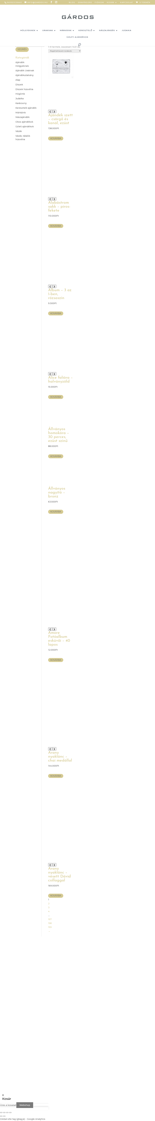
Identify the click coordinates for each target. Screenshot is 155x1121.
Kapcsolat (126, 2)
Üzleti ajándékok (77, 37)
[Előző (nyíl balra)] (1, 1116)
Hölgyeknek (28, 30)
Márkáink (66, 30)
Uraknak (47, 30)
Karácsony (21, 103)
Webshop (24, 1105)
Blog (72, 2)
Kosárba (55, 138)
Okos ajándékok (24, 121)
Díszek (19, 84)
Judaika (126, 30)
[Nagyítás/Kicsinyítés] (1, 1112)
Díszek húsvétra (24, 89)
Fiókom (99, 2)
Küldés (109, 1004)
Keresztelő (85, 30)
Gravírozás (85, 2)
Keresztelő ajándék (25, 108)
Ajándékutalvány (24, 75)
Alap (17, 80)
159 (50, 927)
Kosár (110, 2)
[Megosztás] (7, 1112)
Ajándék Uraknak (24, 70)
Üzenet (105, 988)
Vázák (18, 131)
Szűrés (22, 49)
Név (103, 969)
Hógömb (20, 93)
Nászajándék (107, 30)
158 (50, 923)
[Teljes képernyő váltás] (4, 1112)
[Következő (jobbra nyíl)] (4, 1116)
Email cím (106, 978)
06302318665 (14, 2)
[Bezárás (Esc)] (10, 1112)
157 (50, 919)
